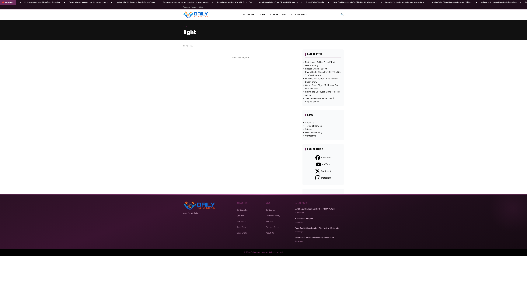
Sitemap (309, 129)
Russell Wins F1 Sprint (295, 2)
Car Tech (261, 14)
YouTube (326, 164)
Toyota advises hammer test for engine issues (68, 2)
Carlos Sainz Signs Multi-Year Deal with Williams (433, 2)
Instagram (326, 178)
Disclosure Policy (313, 132)
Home (185, 46)
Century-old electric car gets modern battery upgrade (166, 2)
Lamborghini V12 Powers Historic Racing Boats (115, 2)
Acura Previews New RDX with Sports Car (214, 2)
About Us (309, 122)
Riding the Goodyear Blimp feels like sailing (23, 2)
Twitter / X (326, 171)
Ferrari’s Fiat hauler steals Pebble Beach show (385, 2)
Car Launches (248, 14)
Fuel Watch (273, 14)
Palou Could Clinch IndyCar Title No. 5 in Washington (335, 2)
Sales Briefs (301, 14)
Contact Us (310, 135)
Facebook (326, 157)
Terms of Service (313, 126)
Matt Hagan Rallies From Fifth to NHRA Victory (258, 2)
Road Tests (287, 14)
